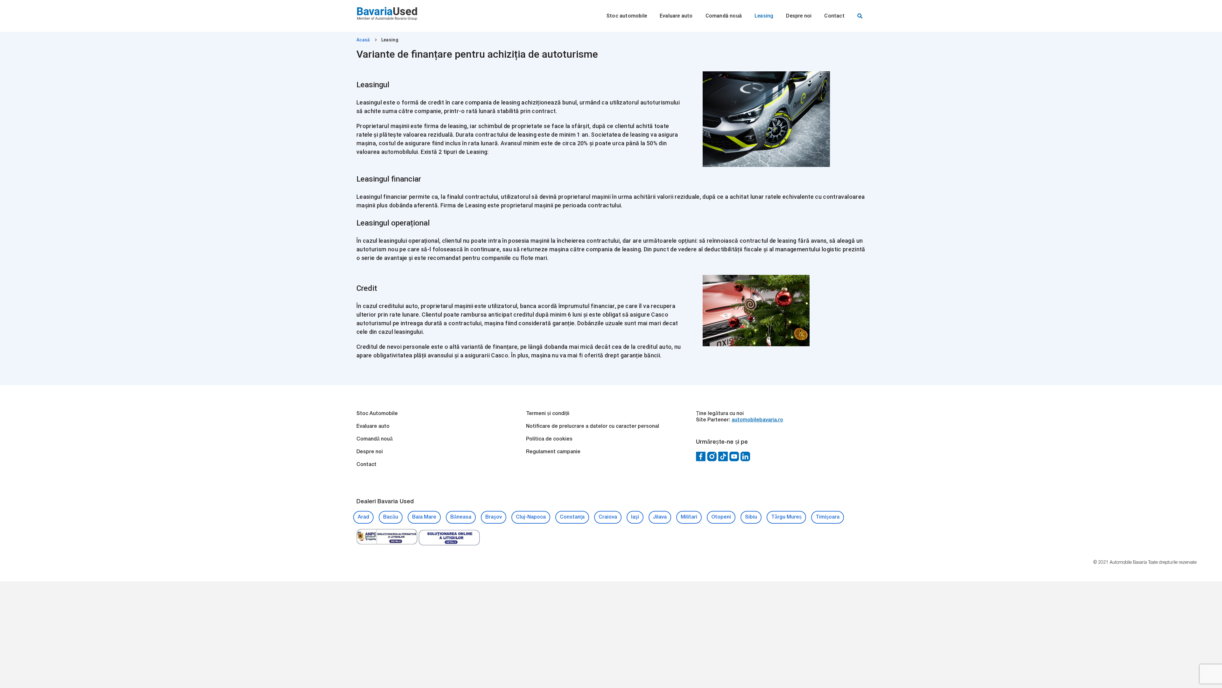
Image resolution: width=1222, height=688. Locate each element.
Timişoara (827, 517)
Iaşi (635, 517)
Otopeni (721, 517)
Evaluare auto (373, 426)
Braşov (493, 517)
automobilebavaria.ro (757, 420)
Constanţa (572, 517)
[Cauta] (860, 16)
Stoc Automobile (377, 414)
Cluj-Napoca (531, 517)
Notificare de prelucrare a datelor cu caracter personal (592, 426)
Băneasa (460, 517)
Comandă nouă (374, 439)
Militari (689, 517)
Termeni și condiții (547, 414)
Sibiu (751, 517)
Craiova (608, 517)
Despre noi (369, 452)
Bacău (390, 517)
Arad (363, 517)
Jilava (660, 517)
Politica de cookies (549, 439)
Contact (366, 464)
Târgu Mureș (786, 517)
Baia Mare (424, 517)
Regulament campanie (553, 452)
